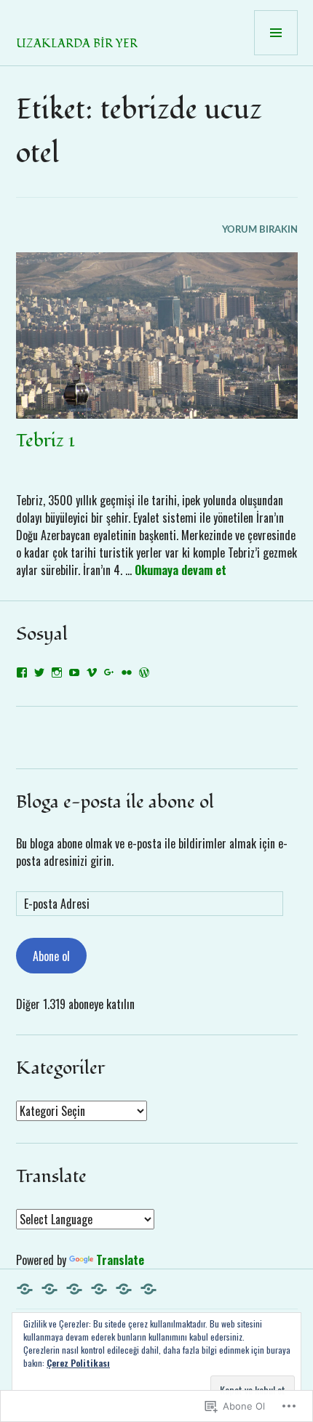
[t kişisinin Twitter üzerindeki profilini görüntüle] (39, 672)
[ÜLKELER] (49, 1289)
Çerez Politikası (78, 1363)
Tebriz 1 (45, 440)
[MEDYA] (148, 1289)
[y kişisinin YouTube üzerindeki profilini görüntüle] (74, 672)
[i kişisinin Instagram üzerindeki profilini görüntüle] (57, 672)
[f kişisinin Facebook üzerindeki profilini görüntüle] (22, 672)
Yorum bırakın (260, 230)
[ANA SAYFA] (24, 1289)
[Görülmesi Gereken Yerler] (123, 1289)
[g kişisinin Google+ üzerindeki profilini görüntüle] (109, 672)
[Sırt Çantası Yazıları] (99, 1289)
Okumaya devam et (180, 570)
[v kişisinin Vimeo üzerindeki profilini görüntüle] (92, 672)
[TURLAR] (74, 1289)
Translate (120, 1260)
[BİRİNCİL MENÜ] (276, 32)
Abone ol (51, 956)
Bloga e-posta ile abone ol (115, 802)
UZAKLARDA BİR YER (77, 44)
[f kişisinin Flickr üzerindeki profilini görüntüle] (126, 672)
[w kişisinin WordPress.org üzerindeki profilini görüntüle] (144, 672)
